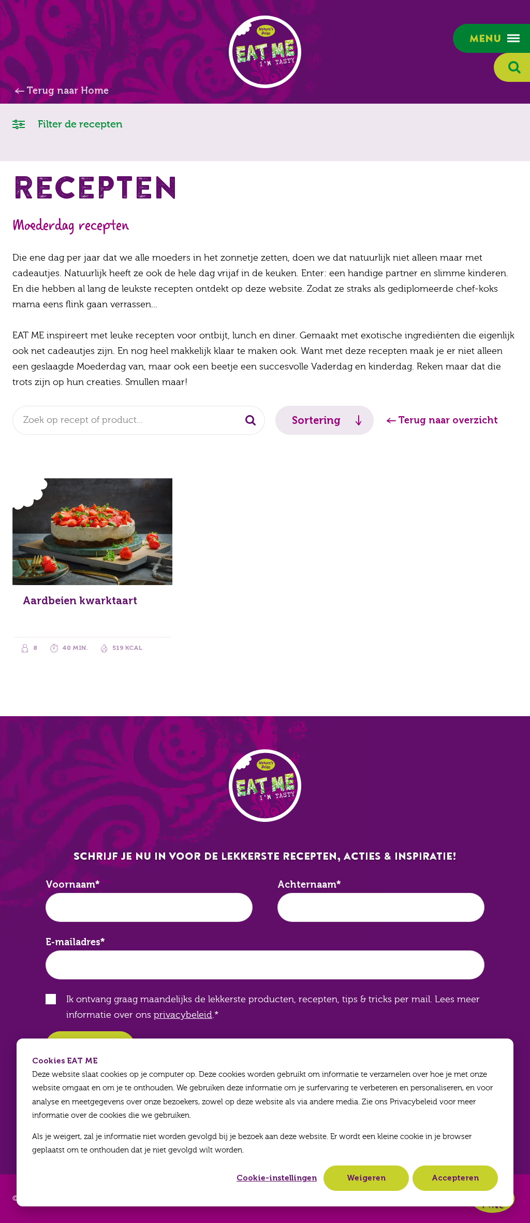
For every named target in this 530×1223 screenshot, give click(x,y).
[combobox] (138, 420)
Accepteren (455, 1178)
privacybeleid (183, 1014)
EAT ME (265, 52)
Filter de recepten (79, 124)
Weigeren (366, 1178)
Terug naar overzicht (448, 420)
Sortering (316, 420)
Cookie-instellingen (277, 1178)
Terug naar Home (67, 90)
